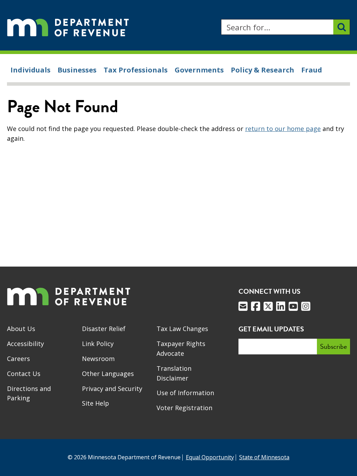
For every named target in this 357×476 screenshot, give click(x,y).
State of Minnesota (264, 457)
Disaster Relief (104, 328)
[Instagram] (305, 306)
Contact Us (23, 373)
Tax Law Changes (182, 328)
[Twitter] (268, 306)
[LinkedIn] (280, 306)
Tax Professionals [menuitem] (136, 70)
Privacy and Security (112, 388)
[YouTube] (293, 306)
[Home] (68, 27)
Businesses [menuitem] (77, 70)
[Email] (243, 306)
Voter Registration (184, 408)
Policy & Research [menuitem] (262, 70)
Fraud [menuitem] (311, 70)
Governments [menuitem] (199, 70)
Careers (18, 358)
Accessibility (25, 343)
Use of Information (185, 393)
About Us (21, 328)
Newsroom (98, 358)
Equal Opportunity (210, 457)
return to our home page (283, 128)
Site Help (95, 403)
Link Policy (98, 343)
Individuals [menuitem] (30, 70)
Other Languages (108, 373)
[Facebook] (255, 306)
